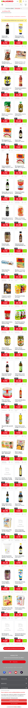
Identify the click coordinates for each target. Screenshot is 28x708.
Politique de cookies (14, 697)
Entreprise (4, 688)
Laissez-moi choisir (14, 700)
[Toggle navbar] (2, 5)
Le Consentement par (14, 706)
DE (17, 1)
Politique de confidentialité (5, 697)
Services (3, 683)
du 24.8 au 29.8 (6, 11)
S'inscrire (14, 661)
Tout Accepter (14, 703)
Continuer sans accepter (5, 690)
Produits (4, 679)
